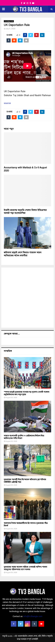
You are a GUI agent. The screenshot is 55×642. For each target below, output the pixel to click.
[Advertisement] (27, 297)
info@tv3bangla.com (33, 616)
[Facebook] (13, 624)
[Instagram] (27, 624)
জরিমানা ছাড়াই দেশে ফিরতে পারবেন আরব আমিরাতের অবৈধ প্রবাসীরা (22, 254)
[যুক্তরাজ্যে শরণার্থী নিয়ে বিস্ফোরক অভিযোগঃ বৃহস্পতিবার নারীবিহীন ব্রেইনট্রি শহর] (27, 460)
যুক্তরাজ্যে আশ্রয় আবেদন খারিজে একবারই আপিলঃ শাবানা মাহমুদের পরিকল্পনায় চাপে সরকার (25, 568)
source (7, 103)
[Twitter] (20, 624)
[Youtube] (41, 624)
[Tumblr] (34, 624)
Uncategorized (8, 21)
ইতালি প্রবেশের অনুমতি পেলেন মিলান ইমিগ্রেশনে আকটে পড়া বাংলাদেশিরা (25, 211)
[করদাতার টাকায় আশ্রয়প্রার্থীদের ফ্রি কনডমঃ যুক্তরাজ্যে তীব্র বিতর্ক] (27, 504)
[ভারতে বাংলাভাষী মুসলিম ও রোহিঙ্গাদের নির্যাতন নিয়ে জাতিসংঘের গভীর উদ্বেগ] (27, 416)
